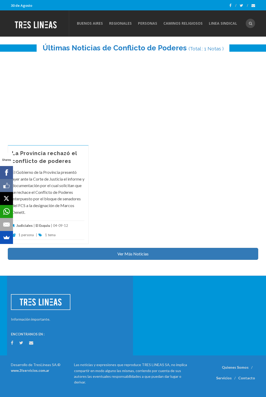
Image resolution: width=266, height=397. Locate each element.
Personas (147, 23)
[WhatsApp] (6, 211)
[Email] (6, 224)
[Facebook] (232, 5)
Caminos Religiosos (183, 23)
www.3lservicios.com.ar (30, 370)
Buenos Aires (90, 23)
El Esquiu (43, 225)
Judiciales (24, 225)
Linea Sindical (223, 23)
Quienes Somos (235, 367)
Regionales (120, 23)
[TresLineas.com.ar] (39, 23)
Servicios (224, 378)
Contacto (246, 378)
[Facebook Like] (6, 185)
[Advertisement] (133, 95)
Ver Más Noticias (133, 253)
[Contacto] (253, 5)
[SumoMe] (6, 237)
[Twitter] (244, 5)
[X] (6, 198)
